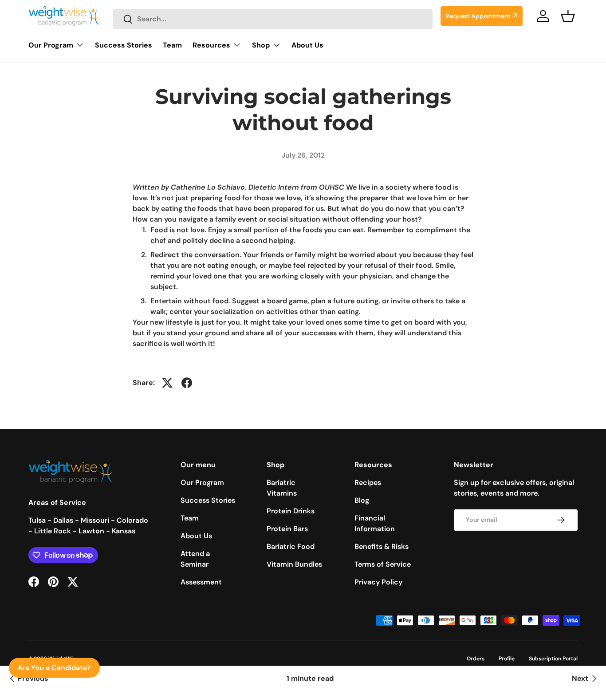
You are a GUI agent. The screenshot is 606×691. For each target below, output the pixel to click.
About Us (307, 45)
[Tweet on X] (167, 383)
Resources (211, 45)
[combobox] (273, 19)
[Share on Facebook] (187, 383)
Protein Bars (287, 528)
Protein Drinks (291, 511)
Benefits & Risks (381, 546)
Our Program (50, 45)
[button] (568, 16)
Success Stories (123, 45)
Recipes (367, 482)
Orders (475, 658)
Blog (361, 500)
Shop (261, 45)
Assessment (201, 582)
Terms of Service (382, 564)
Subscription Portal (553, 658)
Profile (507, 658)
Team (172, 45)
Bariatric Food (291, 546)
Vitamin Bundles (294, 564)
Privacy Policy (378, 582)
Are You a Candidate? (54, 667)
